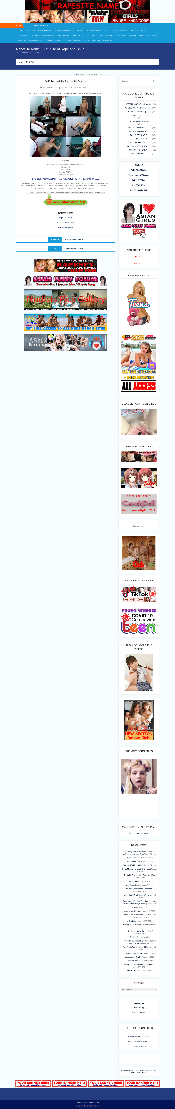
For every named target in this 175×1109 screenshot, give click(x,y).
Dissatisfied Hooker (133, 861)
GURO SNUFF (90, 36)
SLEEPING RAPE (48, 36)
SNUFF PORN (122, 31)
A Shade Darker (133, 921)
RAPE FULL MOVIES (36, 40)
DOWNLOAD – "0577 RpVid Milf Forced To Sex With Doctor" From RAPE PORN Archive (65, 179)
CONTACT (30, 62)
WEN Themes (94, 1106)
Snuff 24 (133, 937)
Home (20, 62)
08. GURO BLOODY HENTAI (137, 146)
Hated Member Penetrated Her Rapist (136, 869)
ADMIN (64, 88)
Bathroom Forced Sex (65, 223)
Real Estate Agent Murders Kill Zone (136, 947)
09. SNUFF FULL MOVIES (138, 150)
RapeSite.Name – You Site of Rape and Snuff (50, 49)
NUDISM (77, 40)
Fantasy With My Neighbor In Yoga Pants (139, 964)
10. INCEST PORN (137, 154)
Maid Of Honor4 (133, 971)
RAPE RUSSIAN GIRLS (138, 31)
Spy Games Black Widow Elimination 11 (139, 889)
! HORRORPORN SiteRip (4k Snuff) (89, 31)
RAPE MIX (132, 36)
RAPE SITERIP (77, 36)
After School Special (133, 885)
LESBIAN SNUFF (63, 36)
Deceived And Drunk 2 (133, 957)
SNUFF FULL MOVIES (106, 36)
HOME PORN (107, 40)
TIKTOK (86, 40)
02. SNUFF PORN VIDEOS (139, 121)
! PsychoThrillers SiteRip (64, 31)
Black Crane (133, 881)
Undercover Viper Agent (133, 911)
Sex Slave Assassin (40, 26)
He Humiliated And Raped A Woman (136, 895)
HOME (20, 31)
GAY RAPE (22, 40)
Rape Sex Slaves (65, 218)
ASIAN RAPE (34, 36)
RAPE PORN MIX (138, 185)
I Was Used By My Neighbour (133, 865)
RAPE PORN (109, 31)
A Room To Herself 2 (133, 961)
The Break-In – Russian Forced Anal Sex (139, 931)
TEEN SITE (96, 40)
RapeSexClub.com (139, 1012)
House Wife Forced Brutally (133, 953)
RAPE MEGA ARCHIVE (138, 190)
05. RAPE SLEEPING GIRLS (137, 135)
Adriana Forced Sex (65, 227)
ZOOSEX (68, 40)
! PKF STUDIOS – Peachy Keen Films (39, 31)
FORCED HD (121, 36)
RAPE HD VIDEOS (138, 180)
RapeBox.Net (139, 1003)
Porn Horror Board (139, 1047)
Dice (133, 907)
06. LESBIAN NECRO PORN (137, 139)
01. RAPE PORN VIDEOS (80, 88)
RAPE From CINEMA (54, 40)
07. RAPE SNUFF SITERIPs (137, 143)
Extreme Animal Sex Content (139, 1037)
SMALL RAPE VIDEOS (147, 36)
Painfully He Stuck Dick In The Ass (135, 925)
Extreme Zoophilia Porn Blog (138, 1042)
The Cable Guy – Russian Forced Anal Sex (139, 875)
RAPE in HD (22, 36)
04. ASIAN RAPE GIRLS (137, 131)
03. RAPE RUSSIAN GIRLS (137, 128)
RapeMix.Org (139, 1008)
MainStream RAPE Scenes (138, 175)
